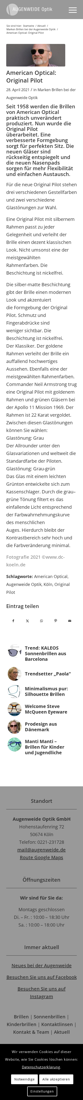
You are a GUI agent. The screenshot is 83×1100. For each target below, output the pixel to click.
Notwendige (24, 1079)
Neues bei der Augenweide (42, 965)
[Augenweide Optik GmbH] (34, 9)
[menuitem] (70, 9)
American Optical (51, 576)
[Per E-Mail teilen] (70, 620)
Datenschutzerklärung (41, 1067)
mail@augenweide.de (41, 850)
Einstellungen (42, 1091)
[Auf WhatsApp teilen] (41, 620)
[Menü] (70, 9)
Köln (48, 584)
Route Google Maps (41, 857)
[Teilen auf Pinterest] (56, 620)
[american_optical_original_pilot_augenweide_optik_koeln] (35, 55)
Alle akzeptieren (56, 1079)
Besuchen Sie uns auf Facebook (41, 977)
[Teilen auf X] (27, 620)
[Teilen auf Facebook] (13, 620)
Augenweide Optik (24, 584)
